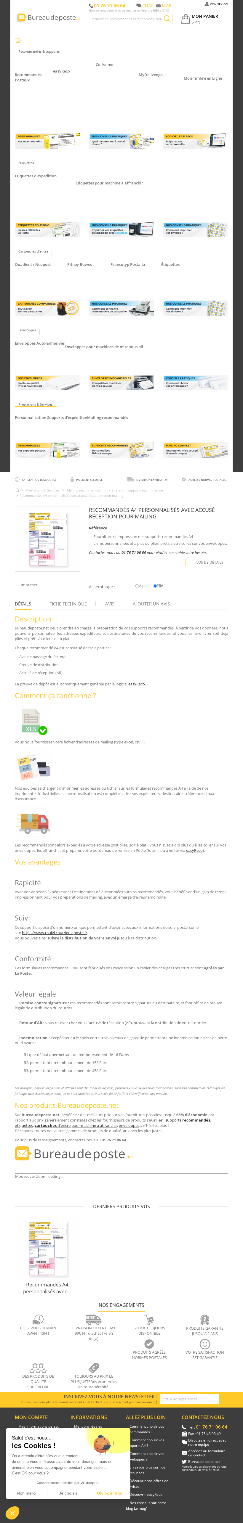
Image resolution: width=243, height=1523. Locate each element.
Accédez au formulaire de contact (207, 1453)
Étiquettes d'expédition (36, 176)
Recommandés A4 (34, 110)
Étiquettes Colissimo (36, 181)
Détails (23, 604)
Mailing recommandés (107, 417)
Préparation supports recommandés (122, 422)
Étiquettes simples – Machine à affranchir (114, 195)
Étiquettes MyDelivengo (39, 195)
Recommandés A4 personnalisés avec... (47, 1288)
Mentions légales (88, 1426)
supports (187, 1120)
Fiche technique (68, 604)
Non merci (26, 1493)
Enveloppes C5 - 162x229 (40, 355)
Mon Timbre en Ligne (203, 78)
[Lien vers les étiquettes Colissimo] (47, 229)
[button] (12, 1513)
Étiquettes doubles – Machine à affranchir (114, 202)
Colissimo (104, 64)
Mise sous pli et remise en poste (118, 430)
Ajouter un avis (151, 604)
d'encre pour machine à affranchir (76, 1125)
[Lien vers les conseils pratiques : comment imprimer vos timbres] (195, 229)
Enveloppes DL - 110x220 (40, 348)
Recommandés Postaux (28, 77)
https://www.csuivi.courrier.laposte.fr (54, 932)
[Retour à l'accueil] (17, 490)
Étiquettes (170, 264)
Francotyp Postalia (128, 264)
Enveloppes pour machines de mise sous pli (104, 346)
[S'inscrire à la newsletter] (223, 1399)
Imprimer (29, 584)
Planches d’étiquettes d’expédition (47, 202)
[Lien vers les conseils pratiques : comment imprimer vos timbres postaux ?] (195, 308)
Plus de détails (208, 562)
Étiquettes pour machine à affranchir (109, 183)
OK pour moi (109, 1493)
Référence (98, 528)
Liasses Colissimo (115, 82)
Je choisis (68, 1493)
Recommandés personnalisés (44, 422)
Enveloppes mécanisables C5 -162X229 (101, 359)
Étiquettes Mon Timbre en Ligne (46, 188)
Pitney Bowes (79, 264)
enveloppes (129, 1125)
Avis (109, 604)
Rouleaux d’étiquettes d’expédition (48, 209)
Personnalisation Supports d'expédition (51, 417)
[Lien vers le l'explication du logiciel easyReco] (195, 141)
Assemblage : (102, 586)
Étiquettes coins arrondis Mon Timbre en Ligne (204, 89)
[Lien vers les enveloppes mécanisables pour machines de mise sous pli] (121, 383)
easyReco (61, 71)
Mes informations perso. (38, 1426)
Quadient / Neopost (33, 264)
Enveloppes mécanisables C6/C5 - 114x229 (104, 352)
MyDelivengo (151, 74)
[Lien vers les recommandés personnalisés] (47, 141)
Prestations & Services (42, 490)
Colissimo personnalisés (40, 430)
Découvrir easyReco (146, 1494)
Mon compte (31, 1417)
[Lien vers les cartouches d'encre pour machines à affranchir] (47, 308)
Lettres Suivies (70, 89)
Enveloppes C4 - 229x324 (40, 362)
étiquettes (24, 1125)
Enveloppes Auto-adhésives (40, 343)
